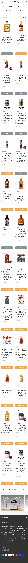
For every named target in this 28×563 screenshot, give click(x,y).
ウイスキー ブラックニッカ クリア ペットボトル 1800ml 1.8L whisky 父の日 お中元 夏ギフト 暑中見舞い (20, 197)
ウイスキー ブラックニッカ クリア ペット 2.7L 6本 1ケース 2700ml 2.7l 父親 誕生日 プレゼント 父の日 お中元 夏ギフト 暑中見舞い (6, 79)
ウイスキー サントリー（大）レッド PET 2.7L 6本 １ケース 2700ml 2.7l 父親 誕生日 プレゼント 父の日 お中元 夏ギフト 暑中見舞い (20, 353)
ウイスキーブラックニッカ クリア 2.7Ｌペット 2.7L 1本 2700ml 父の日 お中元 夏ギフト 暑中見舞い (20, 77)
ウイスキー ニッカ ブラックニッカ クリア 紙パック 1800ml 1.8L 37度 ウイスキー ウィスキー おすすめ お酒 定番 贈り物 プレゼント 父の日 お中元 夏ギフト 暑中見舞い (6, 273)
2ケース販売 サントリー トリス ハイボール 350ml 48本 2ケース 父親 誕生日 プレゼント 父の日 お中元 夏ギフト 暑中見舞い (6, 353)
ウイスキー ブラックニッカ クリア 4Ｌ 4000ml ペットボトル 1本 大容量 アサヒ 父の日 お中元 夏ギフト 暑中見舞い (6, 157)
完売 (7, 54)
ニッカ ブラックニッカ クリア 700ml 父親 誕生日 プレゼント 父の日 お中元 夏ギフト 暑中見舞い (7, 197)
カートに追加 (21, 54)
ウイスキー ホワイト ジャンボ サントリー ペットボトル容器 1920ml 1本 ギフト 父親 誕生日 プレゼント (6, 429)
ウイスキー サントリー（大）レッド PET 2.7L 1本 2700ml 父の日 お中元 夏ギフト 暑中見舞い (6, 391)
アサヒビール (4, 72)
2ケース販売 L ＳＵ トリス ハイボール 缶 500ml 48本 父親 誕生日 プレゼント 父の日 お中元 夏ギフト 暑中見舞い (20, 313)
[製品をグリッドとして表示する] (23, 17)
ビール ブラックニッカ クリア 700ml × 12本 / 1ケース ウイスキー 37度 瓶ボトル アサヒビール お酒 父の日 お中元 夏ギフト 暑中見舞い (20, 158)
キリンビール (4, 33)
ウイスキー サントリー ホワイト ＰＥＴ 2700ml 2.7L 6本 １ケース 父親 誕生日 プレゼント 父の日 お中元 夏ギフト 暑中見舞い (20, 391)
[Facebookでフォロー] (2, 550)
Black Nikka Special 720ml (6, 230)
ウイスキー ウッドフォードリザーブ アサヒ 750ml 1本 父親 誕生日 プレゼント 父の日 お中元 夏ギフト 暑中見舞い (20, 234)
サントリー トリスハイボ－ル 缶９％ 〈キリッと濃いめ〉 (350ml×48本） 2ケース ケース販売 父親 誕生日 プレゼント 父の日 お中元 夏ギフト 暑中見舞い (20, 273)
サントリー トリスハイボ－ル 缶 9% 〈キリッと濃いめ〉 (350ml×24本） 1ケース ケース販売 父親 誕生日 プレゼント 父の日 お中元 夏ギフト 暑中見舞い (6, 314)
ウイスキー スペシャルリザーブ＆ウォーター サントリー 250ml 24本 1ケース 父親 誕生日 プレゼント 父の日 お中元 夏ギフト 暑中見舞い (20, 468)
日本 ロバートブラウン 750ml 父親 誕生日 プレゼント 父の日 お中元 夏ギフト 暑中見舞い (20, 38)
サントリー (17, 266)
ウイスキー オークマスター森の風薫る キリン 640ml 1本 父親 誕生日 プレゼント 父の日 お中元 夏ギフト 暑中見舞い (6, 40)
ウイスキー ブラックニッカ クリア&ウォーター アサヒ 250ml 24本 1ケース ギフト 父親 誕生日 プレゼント (6, 117)
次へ (24, 489)
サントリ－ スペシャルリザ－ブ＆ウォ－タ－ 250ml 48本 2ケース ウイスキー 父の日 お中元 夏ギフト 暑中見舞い (6, 467)
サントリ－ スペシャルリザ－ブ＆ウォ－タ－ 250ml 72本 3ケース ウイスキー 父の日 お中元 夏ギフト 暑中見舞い (20, 429)
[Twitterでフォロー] (5, 550)
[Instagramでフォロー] (8, 550)
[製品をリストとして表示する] (26, 17)
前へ (4, 489)
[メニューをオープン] (2, 2)
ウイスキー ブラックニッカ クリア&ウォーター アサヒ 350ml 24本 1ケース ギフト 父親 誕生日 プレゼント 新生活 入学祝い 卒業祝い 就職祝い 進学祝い (20, 118)
